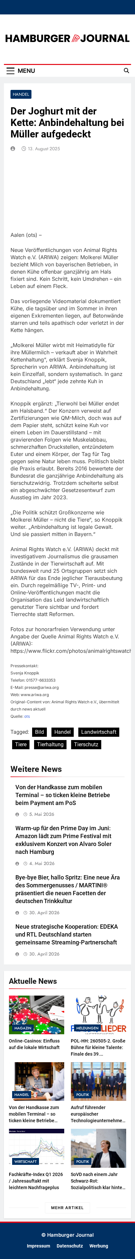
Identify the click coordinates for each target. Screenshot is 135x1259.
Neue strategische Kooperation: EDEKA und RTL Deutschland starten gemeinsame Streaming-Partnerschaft (66, 934)
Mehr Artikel (67, 1207)
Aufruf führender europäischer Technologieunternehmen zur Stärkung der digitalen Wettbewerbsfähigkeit (98, 1120)
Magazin (22, 1028)
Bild (39, 732)
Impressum (38, 1246)
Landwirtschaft (98, 732)
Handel (21, 94)
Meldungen (87, 1028)
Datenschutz (70, 1246)
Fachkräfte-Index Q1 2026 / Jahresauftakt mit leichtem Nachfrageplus (36, 1181)
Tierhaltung (50, 744)
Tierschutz (86, 744)
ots (27, 716)
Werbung (98, 1246)
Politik (82, 1094)
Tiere (21, 744)
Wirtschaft (25, 1161)
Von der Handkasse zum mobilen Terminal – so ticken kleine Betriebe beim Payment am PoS (62, 795)
